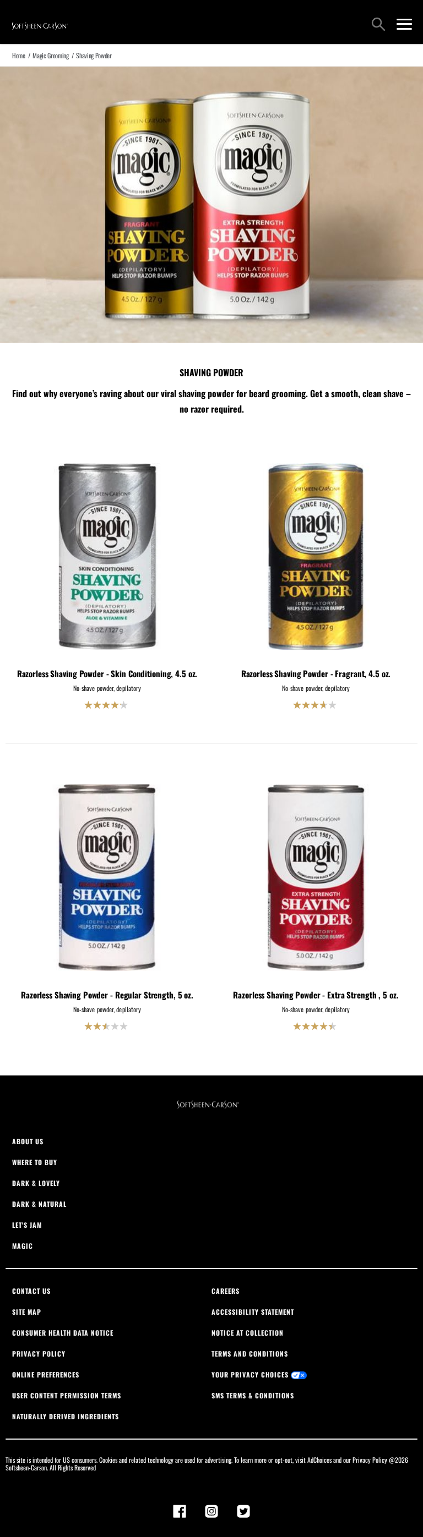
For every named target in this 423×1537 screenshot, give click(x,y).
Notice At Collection (248, 1332)
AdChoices (319, 1459)
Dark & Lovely (36, 1183)
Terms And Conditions (250, 1353)
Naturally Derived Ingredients (65, 1416)
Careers (226, 1291)
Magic (22, 1245)
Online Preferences (45, 1374)
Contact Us (31, 1291)
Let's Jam (27, 1224)
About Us (28, 1141)
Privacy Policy (39, 1353)
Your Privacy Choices (251, 1374)
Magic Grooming (50, 55)
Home (18, 55)
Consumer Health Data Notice (62, 1332)
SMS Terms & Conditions (253, 1395)
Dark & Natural (39, 1204)
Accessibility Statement (253, 1311)
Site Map (26, 1311)
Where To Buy (34, 1162)
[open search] (378, 25)
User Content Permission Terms (66, 1395)
